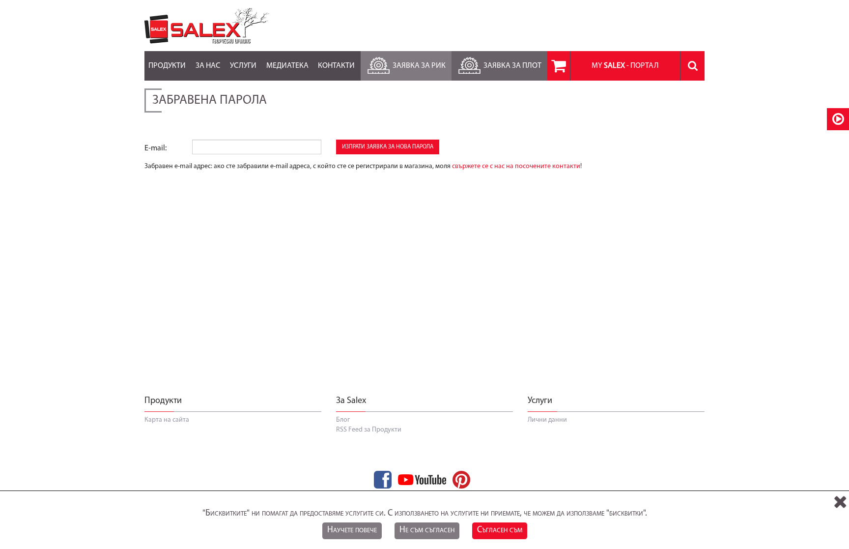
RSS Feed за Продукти (368, 429)
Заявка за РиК (419, 66)
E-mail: (155, 148)
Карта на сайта (166, 420)
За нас (208, 66)
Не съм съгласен (426, 530)
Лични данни (547, 420)
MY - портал (625, 66)
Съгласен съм (499, 530)
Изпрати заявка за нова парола (387, 147)
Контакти (336, 66)
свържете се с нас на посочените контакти (516, 166)
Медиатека (287, 66)
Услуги (243, 66)
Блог (343, 420)
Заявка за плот (512, 66)
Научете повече (352, 530)
